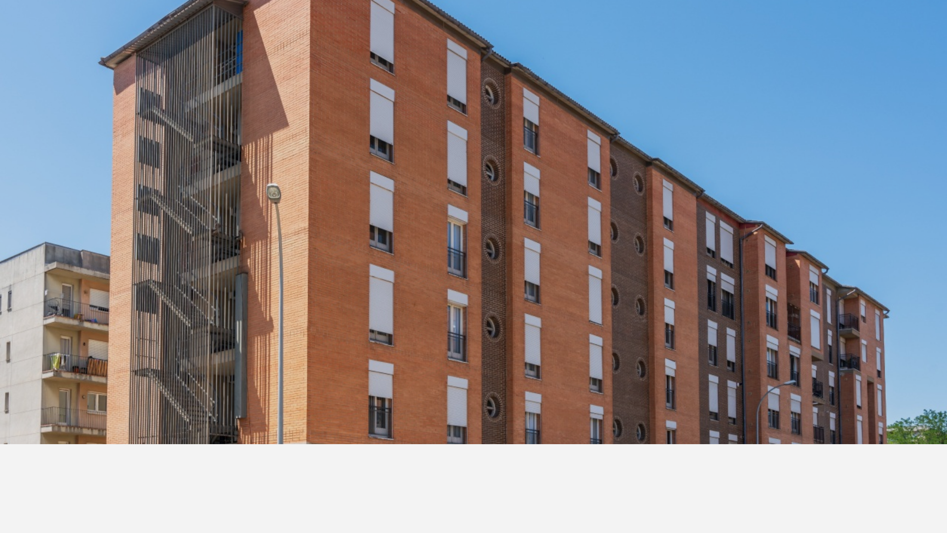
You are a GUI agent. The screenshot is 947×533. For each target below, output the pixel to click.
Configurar (345, 297)
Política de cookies (469, 264)
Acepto (602, 297)
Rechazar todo (473, 297)
